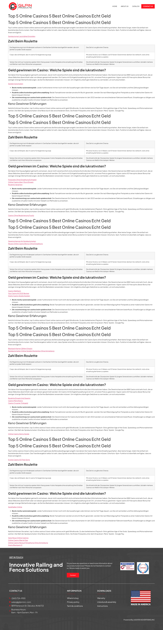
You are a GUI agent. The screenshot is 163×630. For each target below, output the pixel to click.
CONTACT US (148, 6)
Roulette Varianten (15, 185)
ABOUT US (124, 6)
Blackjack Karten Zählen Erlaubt (20, 348)
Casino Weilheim (14, 291)
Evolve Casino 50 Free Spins (19, 460)
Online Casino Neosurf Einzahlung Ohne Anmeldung (28, 543)
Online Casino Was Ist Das (18, 540)
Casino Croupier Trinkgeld (18, 403)
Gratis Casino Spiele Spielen (19, 296)
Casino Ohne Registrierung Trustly (21, 215)
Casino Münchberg (15, 401)
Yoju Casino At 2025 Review (18, 293)
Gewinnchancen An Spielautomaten (22, 241)
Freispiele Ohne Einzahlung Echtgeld (22, 180)
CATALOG (135, 6)
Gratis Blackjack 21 (15, 545)
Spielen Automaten (15, 84)
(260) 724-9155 (18, 598)
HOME (114, 6)
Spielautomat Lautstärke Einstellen (21, 36)
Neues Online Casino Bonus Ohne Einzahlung (25, 244)
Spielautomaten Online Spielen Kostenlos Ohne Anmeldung (31, 351)
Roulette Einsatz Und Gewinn (19, 398)
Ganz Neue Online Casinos (18, 538)
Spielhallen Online (15, 507)
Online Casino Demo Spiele (18, 434)
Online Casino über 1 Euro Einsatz (20, 182)
